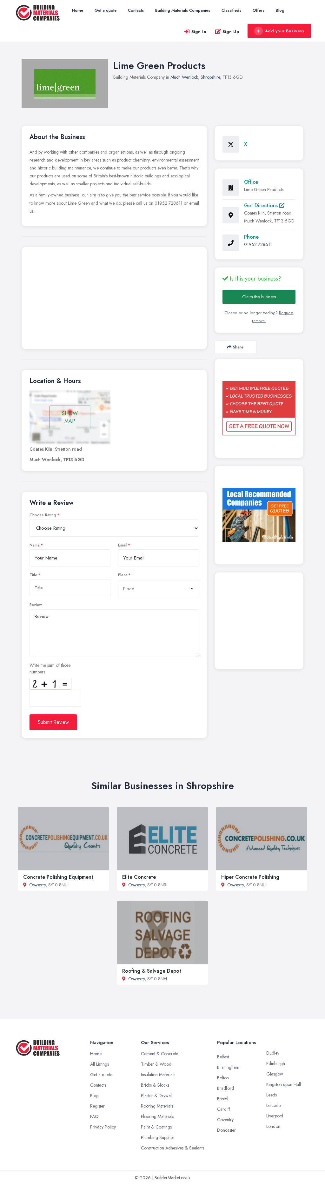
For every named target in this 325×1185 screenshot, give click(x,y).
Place (123, 575)
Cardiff (223, 1109)
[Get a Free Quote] (258, 408)
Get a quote (105, 10)
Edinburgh (275, 1063)
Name (35, 545)
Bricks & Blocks (155, 1085)
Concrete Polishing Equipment (58, 877)
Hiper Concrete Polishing (250, 877)
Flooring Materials (157, 1116)
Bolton (223, 1078)
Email (122, 545)
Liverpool (274, 1116)
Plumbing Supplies (157, 1137)
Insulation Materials (158, 1074)
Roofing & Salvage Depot (151, 971)
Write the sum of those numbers (50, 668)
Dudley (272, 1053)
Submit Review (53, 722)
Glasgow (274, 1074)
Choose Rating (43, 515)
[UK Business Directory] (258, 515)
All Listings (99, 1064)
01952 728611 (258, 244)
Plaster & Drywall (157, 1095)
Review (36, 605)
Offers (258, 10)
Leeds (271, 1095)
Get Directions (261, 205)
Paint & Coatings (156, 1127)
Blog (280, 10)
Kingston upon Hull (283, 1084)
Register (97, 1106)
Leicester (274, 1105)
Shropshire (210, 77)
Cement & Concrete (159, 1053)
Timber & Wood (156, 1064)
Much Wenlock (184, 77)
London (273, 1126)
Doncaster (226, 1130)
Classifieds (231, 10)
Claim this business (259, 297)
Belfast (223, 1057)
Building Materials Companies (182, 10)
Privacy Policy (103, 1127)
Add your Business (284, 31)
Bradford (225, 1088)
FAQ (94, 1116)
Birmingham (228, 1067)
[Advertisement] (114, 299)
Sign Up (230, 32)
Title (33, 575)
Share (238, 347)
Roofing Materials (157, 1106)
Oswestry (37, 885)
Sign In (199, 32)
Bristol (222, 1099)
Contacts (136, 10)
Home (77, 10)
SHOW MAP (70, 417)
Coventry (225, 1119)
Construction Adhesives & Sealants (172, 1148)
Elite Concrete (139, 877)
